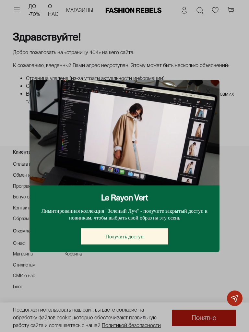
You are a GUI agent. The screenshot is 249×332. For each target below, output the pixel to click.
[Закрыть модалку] (208, 91)
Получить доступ (124, 236)
